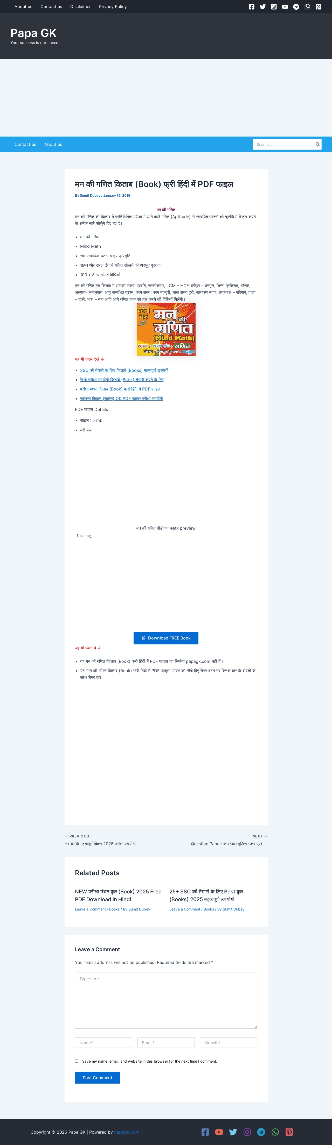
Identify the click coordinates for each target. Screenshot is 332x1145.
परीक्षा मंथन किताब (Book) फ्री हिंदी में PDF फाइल (120, 389)
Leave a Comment (90, 909)
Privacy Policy (113, 6)
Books (114, 909)
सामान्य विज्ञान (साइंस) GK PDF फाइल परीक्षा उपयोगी (121, 398)
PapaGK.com (126, 1132)
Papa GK (33, 33)
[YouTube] (285, 7)
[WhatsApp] (307, 7)
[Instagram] (274, 7)
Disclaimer (80, 6)
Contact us (51, 6)
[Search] (318, 144)
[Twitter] (263, 7)
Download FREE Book (169, 638)
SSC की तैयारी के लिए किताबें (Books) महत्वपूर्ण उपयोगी (124, 370)
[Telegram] (296, 7)
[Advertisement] (166, 97)
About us (23, 6)
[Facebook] (251, 7)
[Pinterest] (318, 7)
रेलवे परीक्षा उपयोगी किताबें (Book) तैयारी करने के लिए (122, 379)
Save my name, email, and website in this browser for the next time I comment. (149, 1061)
